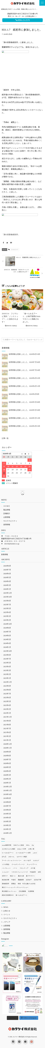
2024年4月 (7, 643)
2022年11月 (7, 682)
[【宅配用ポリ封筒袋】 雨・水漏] (12, 962)
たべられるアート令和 (23, 853)
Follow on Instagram (30, 1018)
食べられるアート (21, 895)
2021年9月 (7, 721)
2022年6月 (7, 698)
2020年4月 (7, 771)
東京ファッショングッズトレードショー (15, 887)
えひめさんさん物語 (8, 849)
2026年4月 (7, 581)
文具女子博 (37, 880)
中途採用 (33, 872)
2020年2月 (7, 779)
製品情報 (6, 510)
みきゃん (11, 856)
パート (15, 868)
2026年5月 (7, 578)
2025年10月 (7, 597)
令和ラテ (5, 876)
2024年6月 (7, 636)
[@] (8, 947)
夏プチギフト (30, 876)
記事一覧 (5, 438)
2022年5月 (7, 701)
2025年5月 (7, 609)
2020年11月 (7, 748)
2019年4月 (7, 818)
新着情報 (4, 555)
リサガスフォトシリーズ (20, 872)
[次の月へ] (29, 453)
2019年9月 (7, 798)
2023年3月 (7, 670)
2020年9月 (7, 752)
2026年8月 (7, 566)
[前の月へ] (21, 453)
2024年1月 (7, 647)
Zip (33, 845)
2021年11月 (7, 717)
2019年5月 (7, 814)
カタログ (36, 860)
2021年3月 (7, 736)
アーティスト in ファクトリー (11, 860)
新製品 (13, 883)
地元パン (13, 876)
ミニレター (5, 872)
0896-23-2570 (24, 20)
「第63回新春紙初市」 (11, 235)
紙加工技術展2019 (7, 895)
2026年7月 (7, 570)
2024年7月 (7, 632)
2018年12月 (7, 833)
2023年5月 (7, 663)
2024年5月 (7, 639)
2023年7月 (7, 659)
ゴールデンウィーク (18, 864)
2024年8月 (7, 628)
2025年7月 (7, 605)
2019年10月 (7, 794)
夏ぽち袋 (21, 876)
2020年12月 (7, 744)
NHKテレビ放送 (18, 845)
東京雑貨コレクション (9, 891)
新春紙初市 (14, 249)
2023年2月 (7, 674)
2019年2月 (7, 825)
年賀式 (13, 880)
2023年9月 (7, 655)
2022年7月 (7, 694)
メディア (6, 922)
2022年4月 (7, 705)
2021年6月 (7, 732)
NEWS (5, 249)
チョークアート (32, 864)
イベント (6, 915)
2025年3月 (7, 616)
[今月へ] (25, 453)
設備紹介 (6, 513)
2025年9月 (7, 601)
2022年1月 (7, 713)
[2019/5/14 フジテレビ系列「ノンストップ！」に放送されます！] (12, 299)
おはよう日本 (21, 849)
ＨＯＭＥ (6, 506)
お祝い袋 (31, 849)
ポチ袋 (33, 868)
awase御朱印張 (6, 845)
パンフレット (6, 868)
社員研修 (31, 891)
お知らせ (6, 911)
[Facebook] (3, 243)
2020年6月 (7, 763)
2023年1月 (7, 678)
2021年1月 (7, 740)
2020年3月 (7, 775)
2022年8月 (7, 690)
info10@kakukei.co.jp (11, 544)
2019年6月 (7, 810)
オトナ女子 (27, 860)
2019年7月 (7, 806)
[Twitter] (7, 243)
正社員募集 (22, 891)
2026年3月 (7, 585)
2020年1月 (7, 783)
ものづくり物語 (22, 856)
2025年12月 (7, 593)
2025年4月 (7, 612)
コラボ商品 (5, 864)
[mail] (31, 1041)
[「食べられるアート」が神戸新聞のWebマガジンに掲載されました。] (33, 299)
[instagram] (13, 1041)
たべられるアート (8, 853)
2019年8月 (7, 802)
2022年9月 (7, 686)
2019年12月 (7, 787)
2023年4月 (7, 667)
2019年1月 (7, 829)
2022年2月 (7, 709)
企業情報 (6, 517)
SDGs (28, 845)
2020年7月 (7, 760)
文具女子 (29, 880)
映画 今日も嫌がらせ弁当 (26, 883)
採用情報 (6, 525)
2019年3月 (7, 822)
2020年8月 (7, 756)
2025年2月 (7, 620)
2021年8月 (7, 725)
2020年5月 (7, 767)
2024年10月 (7, 624)
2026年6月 (7, 574)
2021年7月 (7, 729)
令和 (39, 872)
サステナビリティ (10, 521)
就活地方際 (5, 880)
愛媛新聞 (21, 880)
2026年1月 (7, 589)
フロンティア (24, 868)
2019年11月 (7, 791)
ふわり (35, 853)
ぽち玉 (4, 856)
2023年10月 (7, 651)
